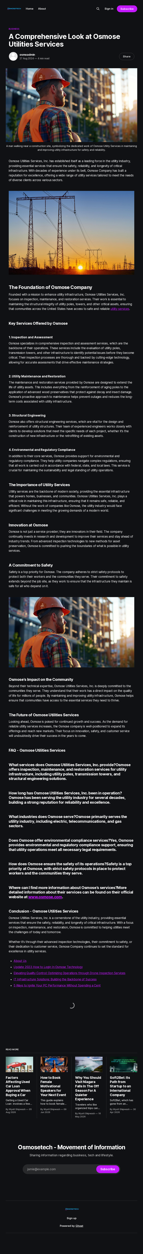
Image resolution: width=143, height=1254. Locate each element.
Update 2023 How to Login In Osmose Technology (48, 967)
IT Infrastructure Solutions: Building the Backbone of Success (55, 979)
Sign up (71, 1218)
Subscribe (127, 8)
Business (14, 28)
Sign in (109, 8)
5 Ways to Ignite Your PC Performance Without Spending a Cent (57, 985)
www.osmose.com (45, 897)
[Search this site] (98, 9)
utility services (119, 309)
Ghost (79, 1225)
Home (29, 8)
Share (126, 56)
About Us (20, 961)
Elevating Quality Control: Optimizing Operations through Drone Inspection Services (69, 973)
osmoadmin (27, 54)
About (42, 8)
